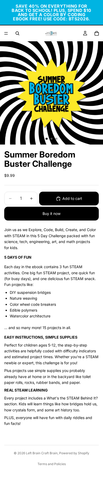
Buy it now (51, 213)
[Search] (17, 33)
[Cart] (96, 33)
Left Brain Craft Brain (42, 453)
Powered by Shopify (74, 453)
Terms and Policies (52, 464)
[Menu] (6, 33)
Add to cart (72, 198)
